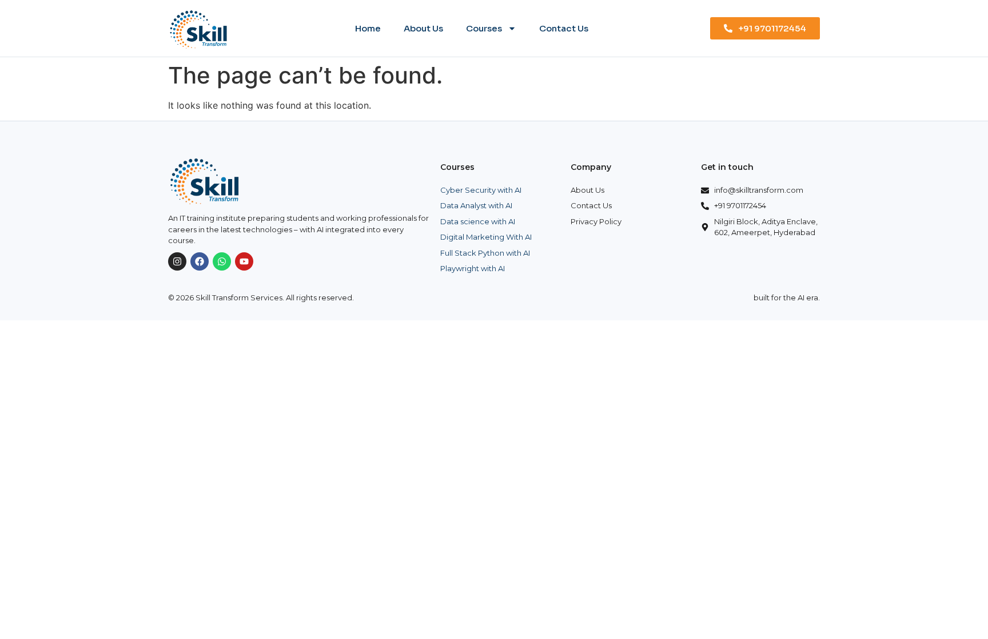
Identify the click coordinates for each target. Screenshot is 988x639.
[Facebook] (199, 261)
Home (368, 28)
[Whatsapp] (222, 261)
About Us (423, 28)
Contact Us (563, 28)
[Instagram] (177, 261)
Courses (484, 28)
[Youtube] (244, 261)
